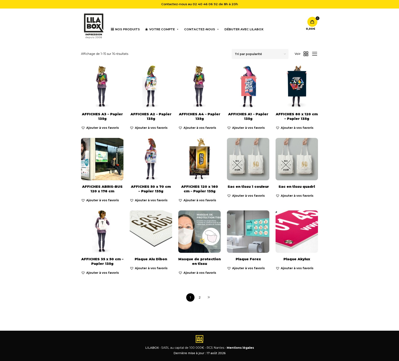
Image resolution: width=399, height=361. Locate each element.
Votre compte (162, 29)
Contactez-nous (199, 29)
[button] (100, 127)
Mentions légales (240, 348)
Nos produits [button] (127, 29)
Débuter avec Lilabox (244, 29)
